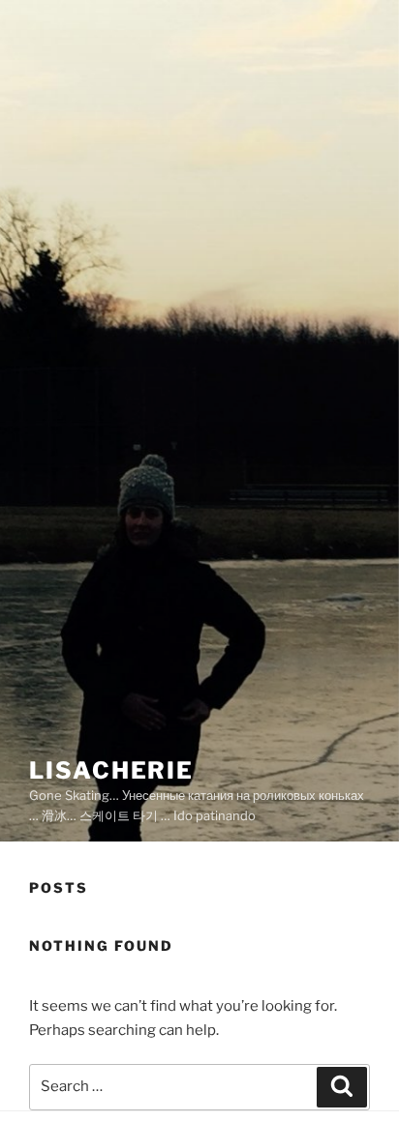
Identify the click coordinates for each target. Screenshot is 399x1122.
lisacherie (111, 770)
